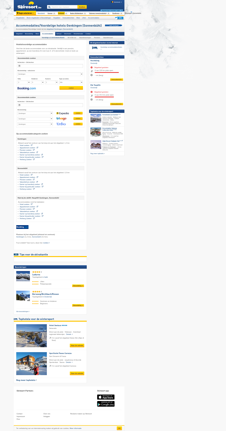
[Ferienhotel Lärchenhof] (95, 118)
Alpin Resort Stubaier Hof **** (112, 141)
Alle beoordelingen (22, 311)
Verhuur (58, 34)
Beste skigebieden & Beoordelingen (39, 18)
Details (69, 334)
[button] (27, 88)
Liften (84, 18)
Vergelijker (56, 18)
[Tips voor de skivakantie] (118, 18)
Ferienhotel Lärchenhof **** (111, 114)
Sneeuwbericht (116, 79)
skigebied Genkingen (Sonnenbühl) (60, 29)
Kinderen (34, 79)
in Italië (45, 277)
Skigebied (19, 34)
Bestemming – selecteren (26, 70)
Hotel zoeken (25, 145)
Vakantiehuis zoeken (27, 152)
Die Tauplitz (95, 85)
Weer (78, 18)
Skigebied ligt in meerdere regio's (111, 10)
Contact (88, 34)
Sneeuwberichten (68, 18)
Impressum (21, 416)
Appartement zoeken (28, 148)
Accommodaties (93, 18)
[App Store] (106, 400)
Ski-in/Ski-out (72, 37)
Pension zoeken (26, 150)
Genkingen (20, 237)
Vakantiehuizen (108, 37)
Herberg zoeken (26, 159)
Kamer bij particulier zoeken (30, 157)
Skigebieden (20, 18)
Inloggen (46, 416)
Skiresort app (103, 391)
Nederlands (117, 2)
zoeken (71, 88)
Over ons (46, 414)
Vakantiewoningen (85, 37)
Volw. (19, 79)
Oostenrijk (93, 63)
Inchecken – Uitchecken (26, 62)
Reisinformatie (78, 34)
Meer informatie (75, 428)
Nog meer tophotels (25, 380)
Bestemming (22, 110)
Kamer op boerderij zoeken (30, 155)
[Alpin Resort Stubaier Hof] (95, 144)
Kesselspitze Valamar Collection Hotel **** (109, 129)
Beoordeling (29, 34)
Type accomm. (64, 79)
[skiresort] (29, 6)
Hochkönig (94, 61)
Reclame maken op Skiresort (81, 414)
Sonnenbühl (36, 237)
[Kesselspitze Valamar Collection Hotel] (95, 132)
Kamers (48, 79)
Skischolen (67, 34)
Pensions (97, 37)
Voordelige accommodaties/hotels (53, 37)
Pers (18, 419)
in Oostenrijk (47, 297)
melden (46, 243)
